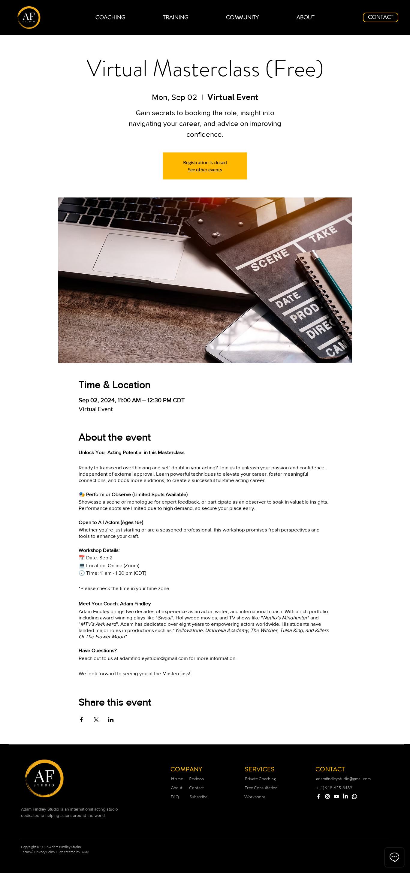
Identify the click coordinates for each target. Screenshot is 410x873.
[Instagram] (327, 796)
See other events (205, 169)
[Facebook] (318, 796)
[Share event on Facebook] (81, 719)
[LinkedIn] (345, 796)
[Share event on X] (96, 719)
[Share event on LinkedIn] (111, 719)
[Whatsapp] (354, 796)
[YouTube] (336, 796)
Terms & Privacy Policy (38, 852)
